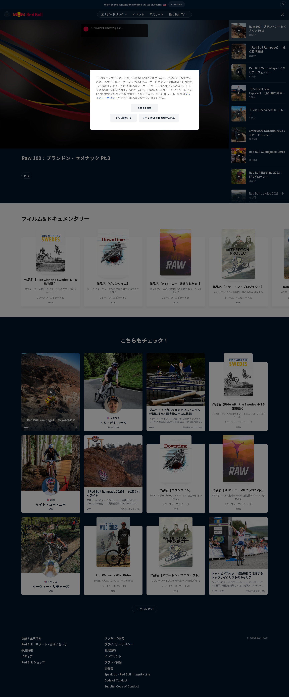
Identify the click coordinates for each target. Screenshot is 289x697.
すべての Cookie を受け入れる (159, 117)
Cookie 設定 (144, 107)
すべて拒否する (123, 117)
